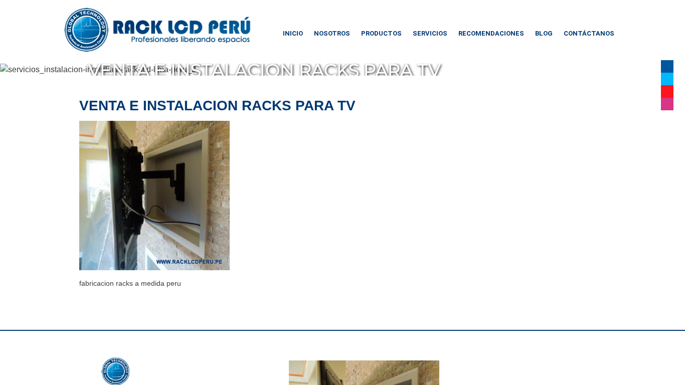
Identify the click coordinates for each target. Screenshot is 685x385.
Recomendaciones (491, 33)
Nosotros (332, 33)
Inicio (293, 33)
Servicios (430, 33)
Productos (381, 33)
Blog (544, 33)
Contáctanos (589, 33)
